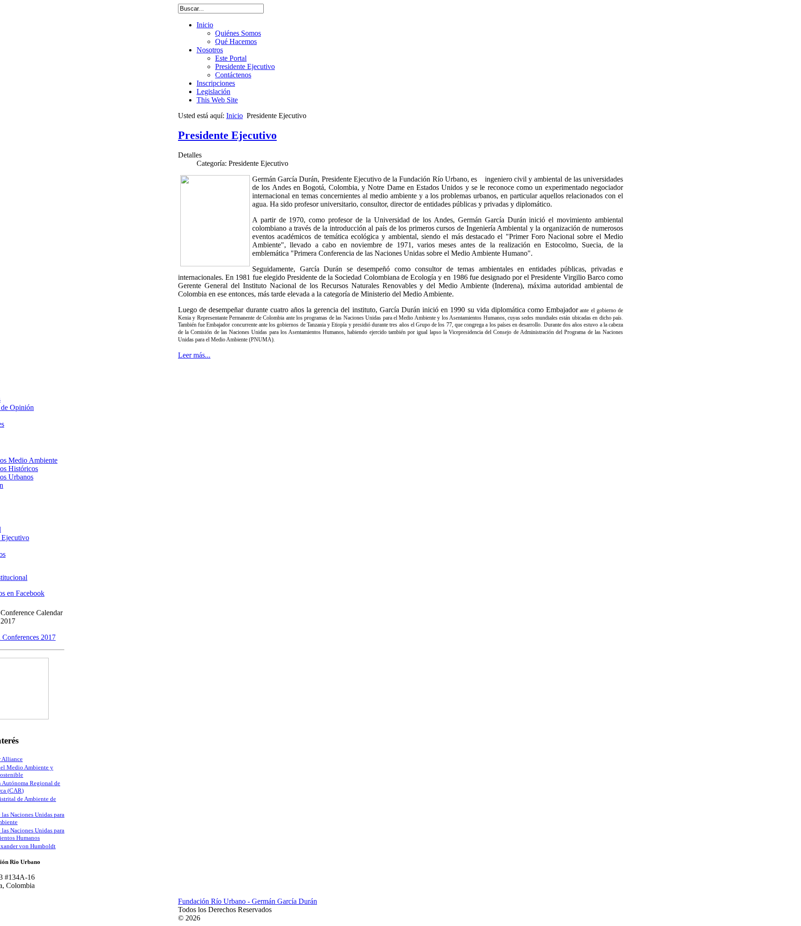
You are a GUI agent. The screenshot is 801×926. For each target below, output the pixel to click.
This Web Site (217, 100)
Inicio (205, 25)
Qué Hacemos (236, 41)
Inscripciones (216, 83)
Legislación (213, 91)
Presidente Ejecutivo (245, 66)
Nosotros (210, 50)
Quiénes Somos (238, 33)
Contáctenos (233, 75)
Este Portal (231, 58)
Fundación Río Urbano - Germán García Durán (247, 901)
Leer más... (194, 355)
